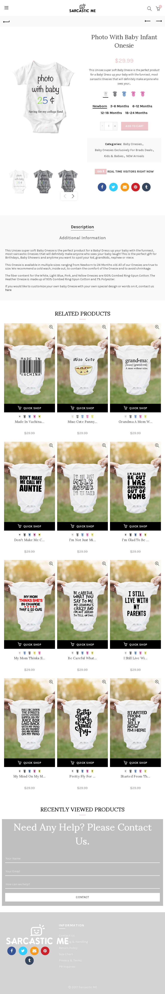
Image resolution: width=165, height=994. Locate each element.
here (8, 290)
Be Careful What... (82, 658)
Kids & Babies (114, 156)
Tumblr (146, 187)
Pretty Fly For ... (82, 776)
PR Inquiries (67, 966)
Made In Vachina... (29, 422)
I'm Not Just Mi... (82, 540)
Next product (158, 21)
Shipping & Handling (73, 942)
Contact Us (67, 935)
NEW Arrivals (135, 156)
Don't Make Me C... (29, 540)
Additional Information (82, 237)
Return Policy (68, 948)
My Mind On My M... (29, 776)
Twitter (113, 187)
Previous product (147, 21)
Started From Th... (135, 776)
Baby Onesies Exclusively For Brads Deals (124, 150)
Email (125, 187)
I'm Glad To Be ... (135, 540)
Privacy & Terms (70, 960)
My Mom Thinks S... (29, 658)
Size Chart (66, 954)
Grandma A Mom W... (135, 422)
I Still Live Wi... (135, 658)
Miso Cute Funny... (82, 422)
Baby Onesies (132, 144)
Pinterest (135, 187)
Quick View (51, 327)
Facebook (102, 187)
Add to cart (134, 126)
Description (82, 226)
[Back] (6, 21)
